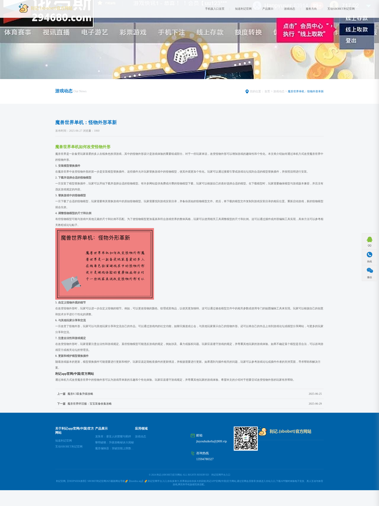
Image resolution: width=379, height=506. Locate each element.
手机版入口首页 (214, 8)
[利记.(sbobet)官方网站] (52, 8)
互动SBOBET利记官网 (341, 8)
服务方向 (311, 8)
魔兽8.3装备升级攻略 (80, 393)
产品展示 (267, 8)
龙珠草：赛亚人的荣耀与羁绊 (113, 436)
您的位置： (257, 91)
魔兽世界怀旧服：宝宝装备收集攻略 (90, 403)
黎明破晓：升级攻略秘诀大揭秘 (114, 442)
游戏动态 (289, 8)
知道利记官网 (243, 8)
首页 (267, 91)
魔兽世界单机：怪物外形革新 (306, 91)
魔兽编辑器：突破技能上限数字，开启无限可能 (115, 448)
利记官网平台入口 (220, 474)
